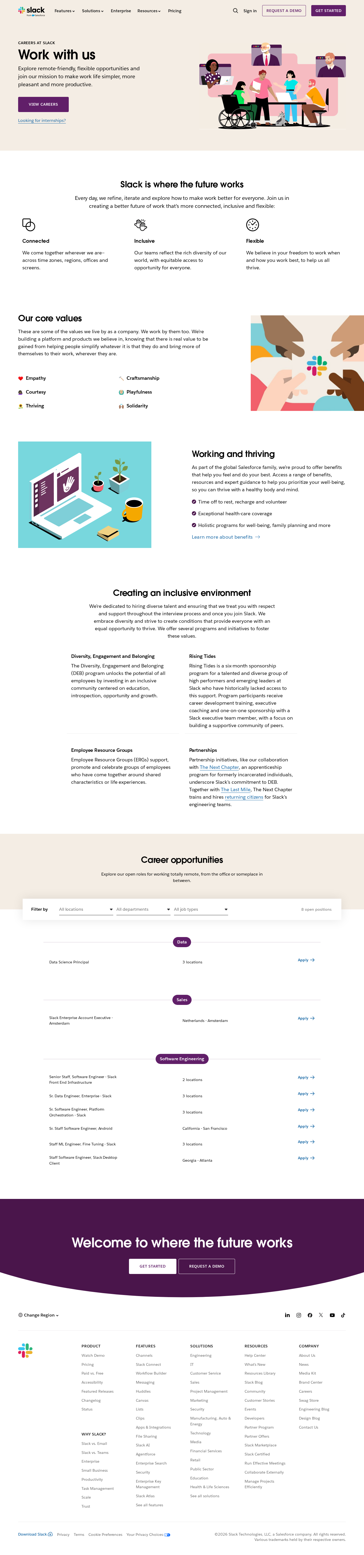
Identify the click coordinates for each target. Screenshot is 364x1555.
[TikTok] (343, 1316)
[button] (86, 909)
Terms (79, 1534)
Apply (303, 960)
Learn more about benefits (222, 537)
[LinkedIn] (287, 1316)
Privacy (63, 1534)
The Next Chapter (219, 767)
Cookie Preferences (105, 1534)
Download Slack (32, 1534)
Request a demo (284, 10)
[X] (321, 1316)
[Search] (235, 11)
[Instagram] (298, 1316)
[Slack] (31, 11)
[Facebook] (310, 1316)
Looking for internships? (42, 120)
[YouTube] (332, 1316)
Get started (329, 10)
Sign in (250, 10)
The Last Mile (235, 789)
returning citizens (244, 797)
